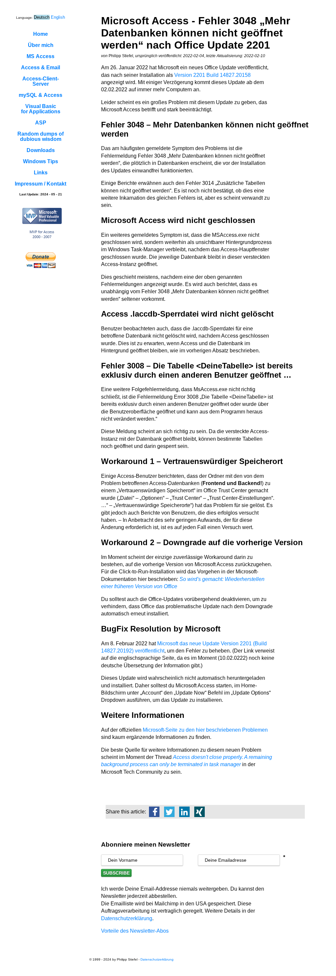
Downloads (41, 150)
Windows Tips (40, 161)
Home (40, 34)
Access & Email (40, 67)
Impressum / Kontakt (40, 184)
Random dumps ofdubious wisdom (40, 136)
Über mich (40, 45)
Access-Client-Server (40, 81)
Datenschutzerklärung (126, 918)
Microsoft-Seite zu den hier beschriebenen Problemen (205, 730)
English (58, 17)
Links (41, 172)
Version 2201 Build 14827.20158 (212, 75)
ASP (40, 122)
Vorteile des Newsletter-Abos (135, 931)
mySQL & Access (40, 95)
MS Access (40, 56)
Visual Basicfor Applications (40, 108)
